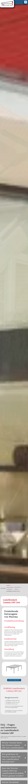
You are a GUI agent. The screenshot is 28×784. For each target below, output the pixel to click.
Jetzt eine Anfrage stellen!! (14, 680)
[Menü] (25, 2)
